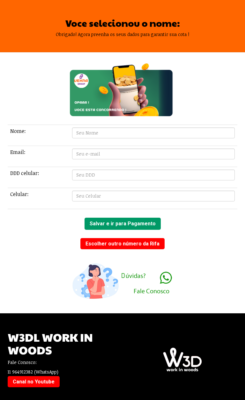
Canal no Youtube (34, 382)
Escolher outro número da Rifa (122, 244)
